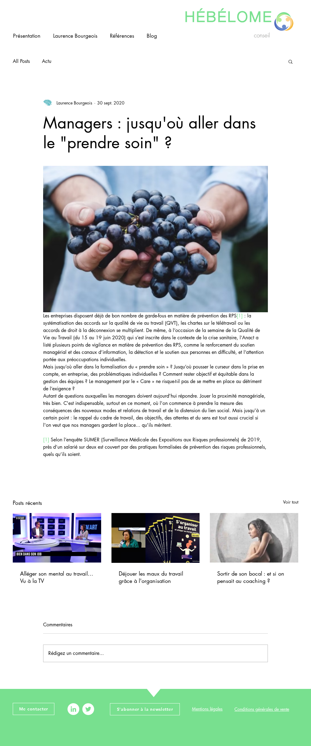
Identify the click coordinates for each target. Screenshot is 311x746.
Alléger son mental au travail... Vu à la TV (56, 577)
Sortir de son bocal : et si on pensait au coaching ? (250, 577)
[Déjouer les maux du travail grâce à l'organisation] (155, 538)
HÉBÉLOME (229, 15)
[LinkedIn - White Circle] (73, 709)
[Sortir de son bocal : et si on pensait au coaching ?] (254, 538)
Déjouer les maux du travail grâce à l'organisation (151, 577)
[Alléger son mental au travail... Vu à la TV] (57, 538)
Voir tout (290, 502)
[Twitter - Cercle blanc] (88, 709)
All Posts (21, 61)
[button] (290, 61)
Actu (46, 61)
